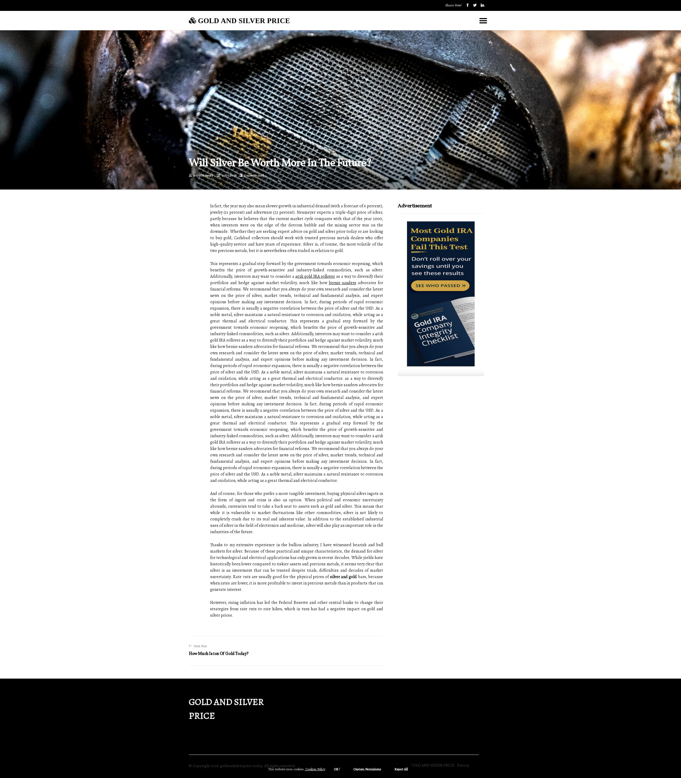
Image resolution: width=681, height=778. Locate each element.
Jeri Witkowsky (203, 176)
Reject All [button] (401, 769)
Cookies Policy (315, 769)
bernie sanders (342, 283)
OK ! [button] (337, 769)
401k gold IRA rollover (315, 276)
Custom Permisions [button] (367, 769)
